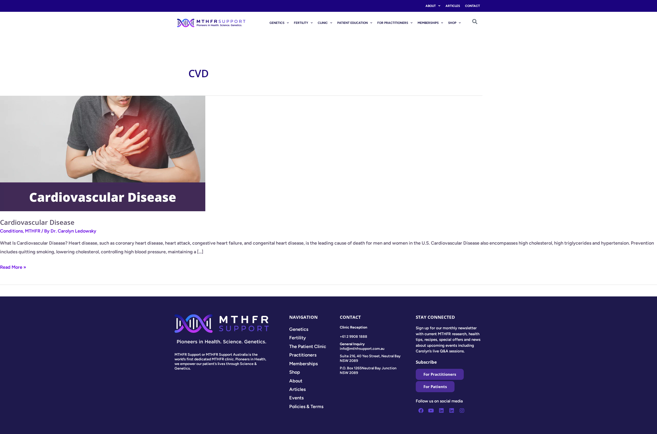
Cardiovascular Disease (37, 222)
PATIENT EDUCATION (352, 23)
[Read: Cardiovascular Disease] (102, 153)
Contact (472, 6)
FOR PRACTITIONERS (392, 23)
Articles (453, 6)
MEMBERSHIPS (428, 23)
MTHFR (32, 231)
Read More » (13, 266)
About (431, 6)
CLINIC (323, 23)
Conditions (11, 231)
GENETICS (276, 23)
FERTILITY (301, 23)
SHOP (452, 23)
